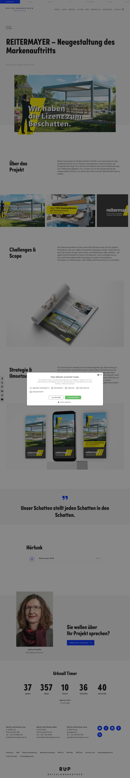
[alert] (65, 389)
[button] (65, 402)
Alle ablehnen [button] (56, 397)
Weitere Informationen (69, 383)
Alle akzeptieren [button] (73, 397)
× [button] (101, 374)
